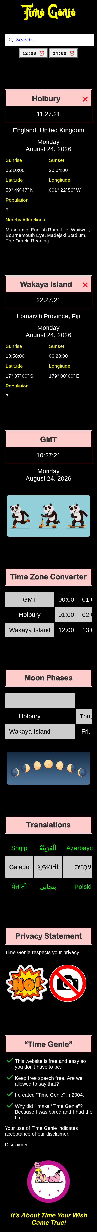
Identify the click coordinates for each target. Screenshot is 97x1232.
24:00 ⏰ (64, 53)
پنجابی (48, 886)
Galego (19, 866)
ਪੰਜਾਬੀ (19, 886)
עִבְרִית (83, 866)
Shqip (19, 848)
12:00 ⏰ (33, 53)
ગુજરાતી (47, 866)
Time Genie (49, 12)
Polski (83, 886)
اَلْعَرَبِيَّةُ (47, 848)
